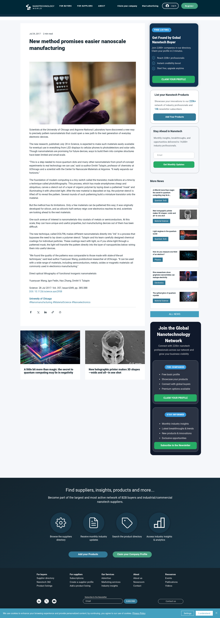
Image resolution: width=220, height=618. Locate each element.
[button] (67, 6)
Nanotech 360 (44, 582)
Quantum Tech (161, 200)
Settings (187, 613)
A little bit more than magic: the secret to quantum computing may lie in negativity (48, 371)
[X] (46, 601)
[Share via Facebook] (30, 312)
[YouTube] (54, 601)
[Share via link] (52, 312)
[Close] (216, 613)
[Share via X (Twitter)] (38, 312)
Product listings (44, 585)
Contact (137, 585)
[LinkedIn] (39, 601)
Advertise (106, 578)
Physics (158, 259)
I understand (204, 613)
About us (137, 578)
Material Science (161, 221)
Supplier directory (45, 578)
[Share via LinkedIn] (45, 312)
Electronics (159, 283)
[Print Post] (60, 312)
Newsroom (138, 582)
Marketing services (110, 582)
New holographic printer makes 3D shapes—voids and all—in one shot (114, 371)
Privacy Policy (138, 613)
